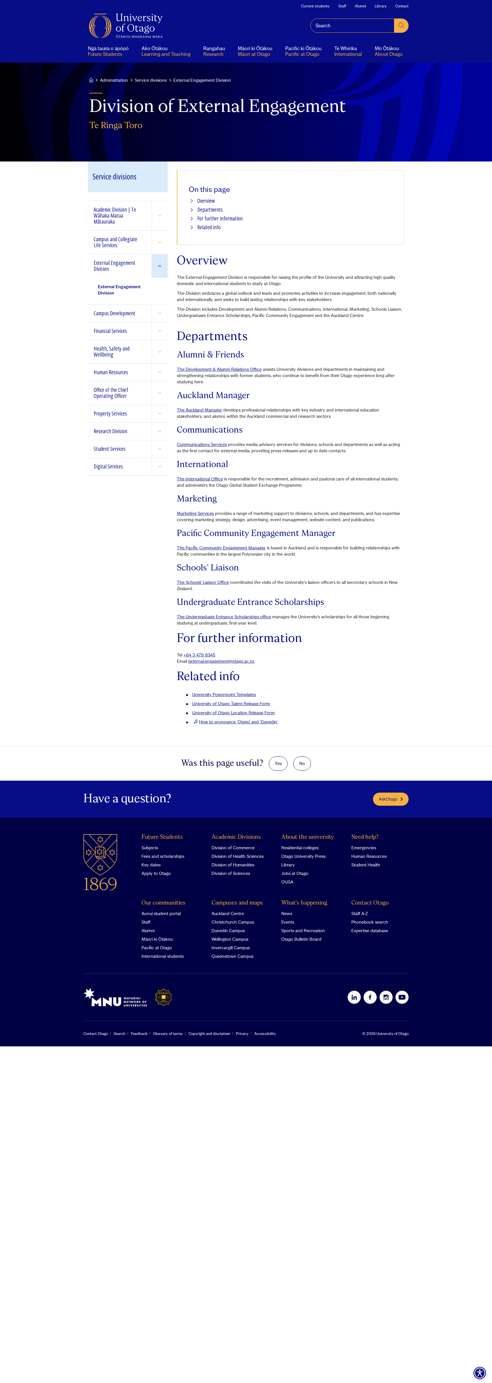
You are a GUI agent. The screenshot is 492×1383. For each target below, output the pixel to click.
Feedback (139, 1034)
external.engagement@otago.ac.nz (221, 661)
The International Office (200, 478)
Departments (210, 210)
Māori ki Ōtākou (157, 939)
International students (163, 956)
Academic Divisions (236, 837)
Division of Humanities (233, 864)
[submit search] (401, 26)
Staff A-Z (359, 913)
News (286, 913)
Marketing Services (195, 513)
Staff (342, 6)
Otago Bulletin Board (301, 939)
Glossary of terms (168, 1034)
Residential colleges (300, 847)
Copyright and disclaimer (209, 1034)
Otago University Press (303, 856)
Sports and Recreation (303, 930)
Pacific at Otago (157, 947)
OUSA (287, 881)
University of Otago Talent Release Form (231, 703)
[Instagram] (386, 997)
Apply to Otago (156, 873)
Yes (278, 763)
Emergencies (363, 847)
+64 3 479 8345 (199, 654)
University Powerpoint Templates (224, 694)
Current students (315, 6)
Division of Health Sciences (238, 856)
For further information (220, 219)
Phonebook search (369, 922)
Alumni (360, 6)
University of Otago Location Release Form (233, 712)
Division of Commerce (233, 847)
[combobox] (352, 26)
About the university (307, 837)
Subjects (150, 847)
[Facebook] (370, 997)
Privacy (242, 1034)
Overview (206, 201)
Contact (402, 6)
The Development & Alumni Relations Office (219, 369)
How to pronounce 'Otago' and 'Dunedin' (238, 721)
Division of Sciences (231, 873)
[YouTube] (402, 997)
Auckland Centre (228, 913)
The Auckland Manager (199, 410)
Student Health (365, 864)
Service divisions (151, 80)
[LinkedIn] (354, 997)
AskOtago (388, 799)
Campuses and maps (237, 903)
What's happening (304, 903)
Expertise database (369, 930)
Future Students (162, 837)
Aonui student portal (161, 913)
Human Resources (369, 856)
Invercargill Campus (231, 947)
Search (119, 1034)
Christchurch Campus (233, 922)
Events (287, 922)
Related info (209, 227)
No (302, 763)
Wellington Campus (230, 939)
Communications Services (202, 444)
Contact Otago (370, 903)
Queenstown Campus (232, 956)
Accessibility (265, 1034)
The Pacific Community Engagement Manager (221, 547)
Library (381, 6)
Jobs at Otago (294, 873)
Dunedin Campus (228, 930)
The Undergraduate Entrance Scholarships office (224, 616)
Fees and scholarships (163, 856)
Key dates (151, 864)
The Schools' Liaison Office (203, 582)
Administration (114, 80)
